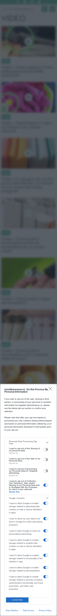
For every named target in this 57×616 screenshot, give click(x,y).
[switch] (45, 449)
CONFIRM (17, 600)
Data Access (28, 610)
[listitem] (28, 442)
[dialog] (28, 500)
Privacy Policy (45, 610)
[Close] (51, 389)
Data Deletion (12, 610)
